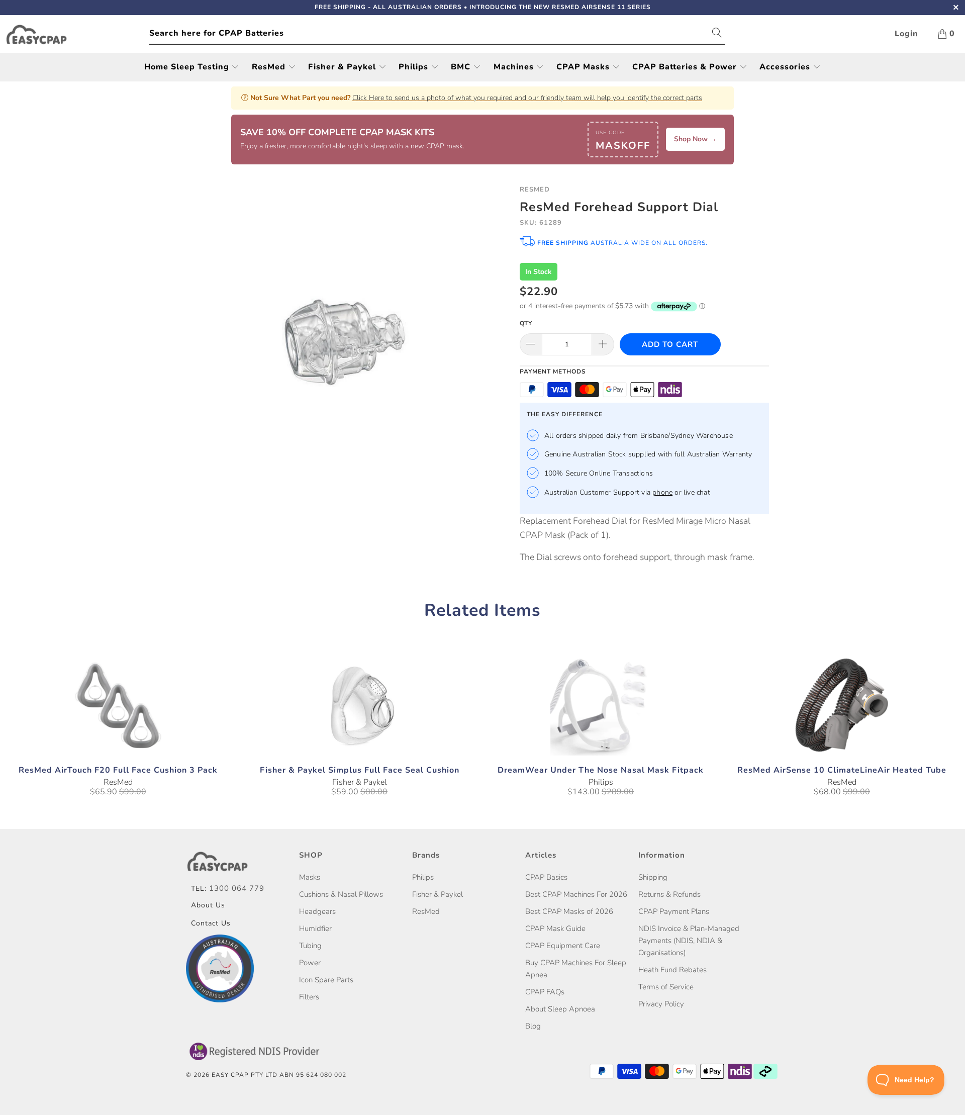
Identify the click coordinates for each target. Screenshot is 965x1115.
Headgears (317, 911)
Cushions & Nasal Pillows (341, 894)
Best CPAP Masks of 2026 (569, 911)
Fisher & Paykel (343, 66)
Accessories (786, 66)
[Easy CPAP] (77, 34)
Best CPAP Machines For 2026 (576, 894)
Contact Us (211, 923)
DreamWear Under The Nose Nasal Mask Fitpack (600, 705)
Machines (515, 66)
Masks (309, 877)
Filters (309, 997)
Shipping (652, 877)
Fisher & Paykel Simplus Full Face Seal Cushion (359, 705)
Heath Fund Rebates (672, 970)
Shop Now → (695, 139)
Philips (415, 66)
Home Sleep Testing (188, 66)
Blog (533, 1026)
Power (310, 963)
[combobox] (437, 34)
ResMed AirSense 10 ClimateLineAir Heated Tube (842, 705)
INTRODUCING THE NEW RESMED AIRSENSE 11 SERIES (560, 7)
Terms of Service (666, 987)
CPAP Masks (584, 66)
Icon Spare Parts (326, 980)
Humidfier (315, 928)
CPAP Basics (546, 877)
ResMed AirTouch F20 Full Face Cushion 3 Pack (118, 705)
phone (662, 492)
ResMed (270, 66)
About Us (208, 905)
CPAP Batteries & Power (685, 66)
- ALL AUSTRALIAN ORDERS (388, 7)
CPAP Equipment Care (562, 946)
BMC (462, 66)
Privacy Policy (661, 1004)
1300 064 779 (236, 888)
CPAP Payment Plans (673, 911)
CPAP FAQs (544, 992)
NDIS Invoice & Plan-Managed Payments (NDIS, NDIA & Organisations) (688, 940)
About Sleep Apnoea (560, 1009)
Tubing (310, 946)
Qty (526, 323)
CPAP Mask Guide (555, 928)
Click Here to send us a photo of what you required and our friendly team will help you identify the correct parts (527, 98)
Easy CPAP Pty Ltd (244, 1075)
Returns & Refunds (669, 894)
